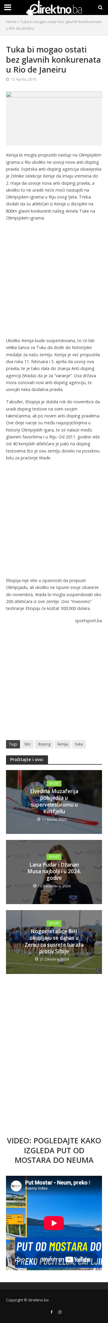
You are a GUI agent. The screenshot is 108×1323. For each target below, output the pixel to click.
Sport (54, 783)
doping (44, 744)
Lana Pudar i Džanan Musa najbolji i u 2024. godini (54, 872)
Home (11, 21)
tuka (79, 744)
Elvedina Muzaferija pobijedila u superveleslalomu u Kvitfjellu (54, 801)
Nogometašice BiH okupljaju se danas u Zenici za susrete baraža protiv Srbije (54, 941)
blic (28, 744)
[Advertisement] (54, 281)
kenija (63, 744)
